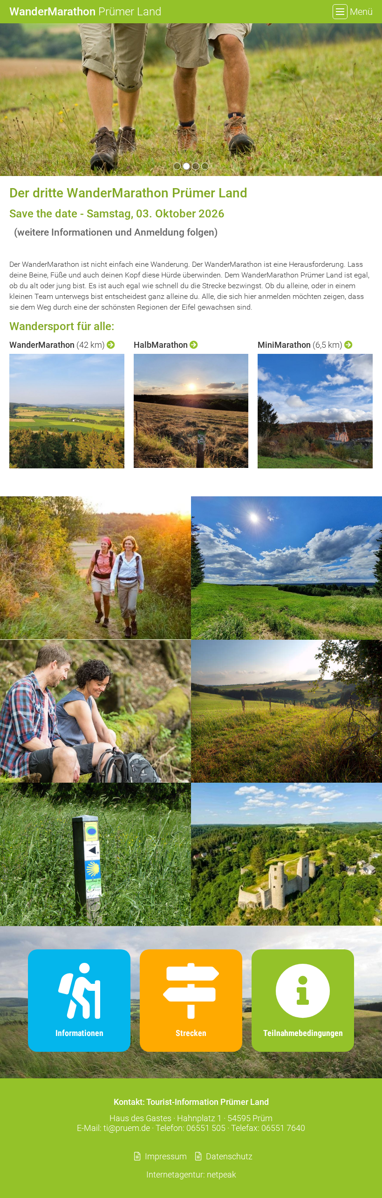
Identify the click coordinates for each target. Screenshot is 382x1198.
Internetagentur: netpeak (191, 1174)
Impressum (166, 1156)
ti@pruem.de (126, 1128)
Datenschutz (229, 1156)
